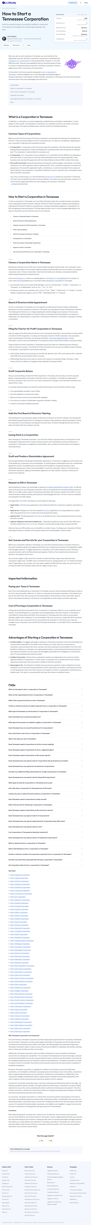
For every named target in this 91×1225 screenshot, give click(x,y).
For (36, 516)
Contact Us (73, 1174)
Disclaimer (73, 1186)
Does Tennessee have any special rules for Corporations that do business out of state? (38, 761)
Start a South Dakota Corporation (21, 1003)
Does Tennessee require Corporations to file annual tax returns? (31, 810)
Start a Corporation (11, 8)
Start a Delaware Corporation (20, 900)
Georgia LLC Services (30, 1186)
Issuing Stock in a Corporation (20, 238)
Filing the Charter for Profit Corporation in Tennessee (27, 225)
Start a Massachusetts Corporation (22, 941)
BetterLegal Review (52, 1186)
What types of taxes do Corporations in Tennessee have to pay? (30, 783)
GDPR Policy (73, 1199)
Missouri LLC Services (31, 1209)
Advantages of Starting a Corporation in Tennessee (25, 99)
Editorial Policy (74, 1202)
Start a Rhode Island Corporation (21, 997)
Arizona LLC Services (30, 1202)
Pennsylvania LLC (7, 1196)
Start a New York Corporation (20, 975)
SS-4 (40, 516)
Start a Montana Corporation (20, 956)
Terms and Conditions (76, 1190)
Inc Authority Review (53, 1189)
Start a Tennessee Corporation (20, 1006)
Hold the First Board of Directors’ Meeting (24, 234)
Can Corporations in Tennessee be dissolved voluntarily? (28, 832)
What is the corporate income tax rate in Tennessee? (27, 700)
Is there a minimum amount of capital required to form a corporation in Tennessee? (38, 706)
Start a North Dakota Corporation (21, 981)
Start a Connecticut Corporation (21, 894)
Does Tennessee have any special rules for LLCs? (25, 827)
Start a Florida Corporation (19, 903)
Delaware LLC (6, 1180)
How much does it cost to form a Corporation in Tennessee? (29, 733)
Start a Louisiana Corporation (20, 931)
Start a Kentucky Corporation (20, 928)
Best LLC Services (30, 1170)
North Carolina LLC (7, 1186)
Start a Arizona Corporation (19, 881)
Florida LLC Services (30, 1180)
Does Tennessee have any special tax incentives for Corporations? (31, 766)
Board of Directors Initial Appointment (23, 221)
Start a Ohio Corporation (18, 985)
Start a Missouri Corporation (19, 953)
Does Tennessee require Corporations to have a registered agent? (31, 750)
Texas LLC (5, 1170)
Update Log (73, 2)
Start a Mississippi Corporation (20, 950)
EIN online (26, 505)
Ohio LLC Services (30, 1215)
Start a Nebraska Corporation (20, 959)
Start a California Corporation (20, 887)
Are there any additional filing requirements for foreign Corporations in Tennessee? (37, 772)
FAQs (12, 102)
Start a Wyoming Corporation (20, 1031)
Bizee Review (51, 1182)
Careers (72, 1177)
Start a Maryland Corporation (20, 938)
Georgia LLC (5, 1183)
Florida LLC (5, 1177)
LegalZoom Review (52, 1170)
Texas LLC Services (30, 1174)
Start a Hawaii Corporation (19, 909)
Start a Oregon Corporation (19, 991)
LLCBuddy (14, 184)
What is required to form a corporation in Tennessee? (27, 843)
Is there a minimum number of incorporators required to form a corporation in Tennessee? (40, 854)
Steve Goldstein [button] (11, 36)
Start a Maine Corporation (19, 934)
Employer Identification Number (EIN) (60, 487)
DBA (26, 558)
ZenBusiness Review (53, 1174)
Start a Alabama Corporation (20, 875)
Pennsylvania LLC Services (32, 1199)
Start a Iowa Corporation (18, 922)
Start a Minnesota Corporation (20, 947)
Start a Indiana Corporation (19, 919)
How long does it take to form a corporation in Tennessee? (29, 865)
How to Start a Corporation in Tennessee (22, 92)
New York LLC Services (31, 1193)
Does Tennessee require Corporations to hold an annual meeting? (31, 744)
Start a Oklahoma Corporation (20, 988)
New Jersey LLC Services (32, 1212)
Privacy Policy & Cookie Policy (78, 1193)
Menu (86, 3)
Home (3, 8)
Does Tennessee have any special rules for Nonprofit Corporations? (32, 777)
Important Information (17, 95)
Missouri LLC (5, 1206)
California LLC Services (31, 1177)
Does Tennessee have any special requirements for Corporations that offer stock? (37, 821)
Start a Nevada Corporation (19, 963)
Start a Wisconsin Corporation (20, 1028)
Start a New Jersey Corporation (20, 969)
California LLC (6, 1174)
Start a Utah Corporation (18, 1013)
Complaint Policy (74, 1180)
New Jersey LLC (6, 1209)
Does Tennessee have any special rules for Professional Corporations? (33, 838)
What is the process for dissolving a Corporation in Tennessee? (30, 805)
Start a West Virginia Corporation (21, 1025)
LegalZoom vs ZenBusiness (54, 1195)
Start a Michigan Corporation (20, 944)
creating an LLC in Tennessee (18, 61)
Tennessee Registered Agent (58, 338)
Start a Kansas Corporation (19, 925)
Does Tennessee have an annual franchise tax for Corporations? (31, 728)
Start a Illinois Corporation (19, 916)
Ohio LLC (4, 1212)
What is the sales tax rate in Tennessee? (22, 739)
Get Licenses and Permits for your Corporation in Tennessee (29, 252)
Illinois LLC (5, 1193)
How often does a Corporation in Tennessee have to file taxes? (30, 788)
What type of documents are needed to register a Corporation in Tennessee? (35, 722)
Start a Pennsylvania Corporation (21, 994)
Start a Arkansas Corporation (20, 884)
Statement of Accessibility (77, 1183)
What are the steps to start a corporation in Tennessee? (28, 689)
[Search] (81, 2)
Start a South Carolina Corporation (22, 1000)
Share (28, 45)
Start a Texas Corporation (19, 1010)
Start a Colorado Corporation (20, 891)
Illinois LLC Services (30, 1196)
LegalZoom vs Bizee (52, 1198)
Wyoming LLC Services (31, 1206)
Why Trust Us (16, 45)
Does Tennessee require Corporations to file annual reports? (29, 755)
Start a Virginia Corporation (19, 1019)
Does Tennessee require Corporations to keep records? (27, 799)
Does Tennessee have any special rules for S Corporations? (29, 816)
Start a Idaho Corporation (19, 912)
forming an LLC (20, 278)
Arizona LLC (5, 1199)
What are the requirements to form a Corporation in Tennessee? (31, 695)
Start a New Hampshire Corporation (22, 966)
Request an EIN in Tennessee (20, 247)
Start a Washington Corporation (21, 1022)
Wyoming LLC (6, 1202)
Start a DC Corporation (18, 897)
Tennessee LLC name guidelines (57, 278)
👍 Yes (41, 1140)
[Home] (9, 2)
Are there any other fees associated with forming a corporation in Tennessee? (35, 860)
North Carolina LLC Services (32, 1190)
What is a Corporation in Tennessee (21, 88)
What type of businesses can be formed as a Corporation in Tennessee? (33, 711)
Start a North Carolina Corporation (22, 978)
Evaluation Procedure (76, 1196)
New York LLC (6, 1190)
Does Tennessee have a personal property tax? (25, 717)
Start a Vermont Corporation (20, 1016)
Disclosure (6, 45)
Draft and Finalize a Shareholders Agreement (25, 243)
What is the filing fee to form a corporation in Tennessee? (28, 849)
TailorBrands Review (53, 1192)
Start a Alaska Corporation (19, 878)
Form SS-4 (46, 510)
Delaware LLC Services (31, 1183)
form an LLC (51, 177)
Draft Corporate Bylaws (18, 229)
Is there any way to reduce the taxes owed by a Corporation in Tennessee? (34, 794)
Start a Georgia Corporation (19, 906)
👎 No (50, 1140)
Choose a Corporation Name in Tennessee (24, 216)
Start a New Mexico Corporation (21, 972)
